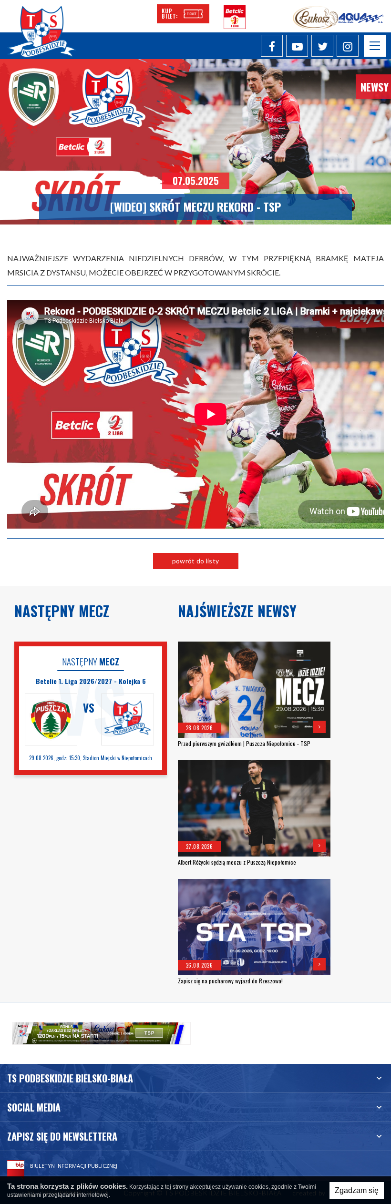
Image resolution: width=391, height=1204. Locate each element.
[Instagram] (348, 46)
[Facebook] (272, 46)
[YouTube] (297, 46)
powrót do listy (195, 561)
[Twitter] (322, 46)
